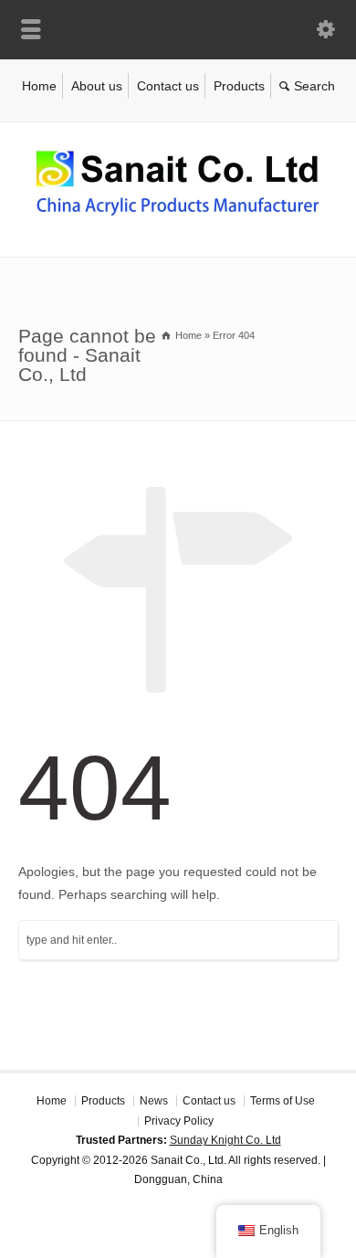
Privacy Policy (179, 1121)
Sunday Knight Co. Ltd (225, 1140)
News (154, 1100)
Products (239, 86)
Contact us (168, 86)
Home (39, 86)
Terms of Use (282, 1100)
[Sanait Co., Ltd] (178, 218)
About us (96, 86)
